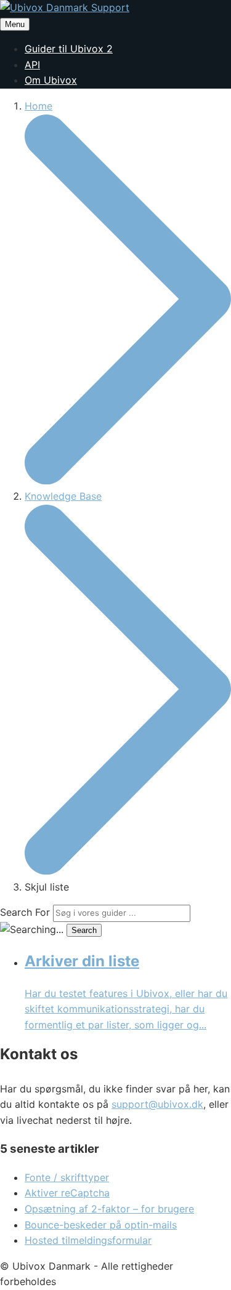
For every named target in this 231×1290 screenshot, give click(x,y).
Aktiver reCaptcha (67, 1193)
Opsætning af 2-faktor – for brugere (109, 1209)
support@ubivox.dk (157, 1104)
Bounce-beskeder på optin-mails (101, 1225)
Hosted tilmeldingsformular (88, 1240)
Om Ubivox (51, 80)
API (32, 64)
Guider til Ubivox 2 (69, 48)
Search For (25, 912)
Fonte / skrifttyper (67, 1177)
